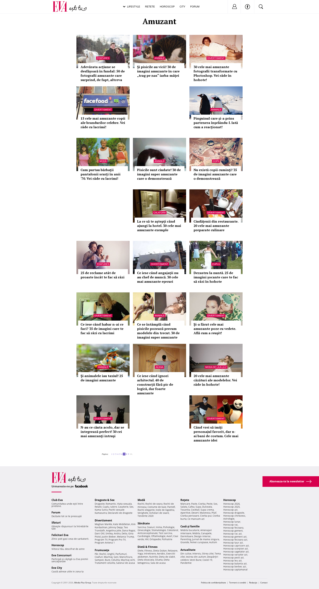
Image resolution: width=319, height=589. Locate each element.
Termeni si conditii (237, 582)
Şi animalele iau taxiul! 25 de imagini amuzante (102, 378)
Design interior (202, 536)
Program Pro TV (117, 539)
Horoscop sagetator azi (236, 551)
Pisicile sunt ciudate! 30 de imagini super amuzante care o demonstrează (159, 174)
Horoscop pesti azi (233, 557)
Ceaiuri (151, 527)
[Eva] (62, 4)
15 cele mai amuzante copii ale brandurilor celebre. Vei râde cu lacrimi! (103, 122)
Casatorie (123, 506)
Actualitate (187, 550)
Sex (131, 506)
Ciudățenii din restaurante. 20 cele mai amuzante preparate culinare (216, 225)
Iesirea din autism (196, 556)
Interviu (196, 553)
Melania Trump (125, 536)
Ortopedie (155, 539)
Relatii (98, 506)
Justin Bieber (109, 536)
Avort (169, 536)
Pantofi (171, 506)
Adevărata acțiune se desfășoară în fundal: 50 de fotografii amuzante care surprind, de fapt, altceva (103, 73)
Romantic (111, 503)
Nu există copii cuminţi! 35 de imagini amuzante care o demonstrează (215, 174)
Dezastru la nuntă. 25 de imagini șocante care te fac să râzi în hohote (216, 277)
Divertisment (216, 58)
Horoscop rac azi (232, 533)
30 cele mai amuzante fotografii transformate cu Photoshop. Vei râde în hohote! (215, 73)
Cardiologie (144, 536)
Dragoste (100, 503)
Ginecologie (144, 530)
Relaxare (172, 550)
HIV (147, 539)
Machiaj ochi (128, 559)
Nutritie (153, 556)
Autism (213, 542)
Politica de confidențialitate (213, 582)
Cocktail (195, 509)
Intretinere (150, 553)
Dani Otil (100, 533)
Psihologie (168, 527)
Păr (96, 553)
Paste (194, 503)
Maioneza (205, 512)
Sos (215, 503)
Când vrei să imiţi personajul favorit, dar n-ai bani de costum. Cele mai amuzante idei (216, 433)
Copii (216, 161)
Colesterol (172, 530)
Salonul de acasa (125, 562)
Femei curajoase (199, 542)
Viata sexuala (124, 503)
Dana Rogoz (128, 530)
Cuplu (216, 264)
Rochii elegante (146, 509)
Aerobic (161, 553)
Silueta (159, 559)
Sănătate (144, 523)
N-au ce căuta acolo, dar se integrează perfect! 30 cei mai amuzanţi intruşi (102, 431)
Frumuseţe (102, 550)
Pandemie (186, 562)
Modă (103, 161)
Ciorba (202, 503)
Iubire (113, 506)
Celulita (115, 559)
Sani (116, 556)
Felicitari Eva (60, 535)
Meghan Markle (103, 524)
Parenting (185, 539)
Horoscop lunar (231, 521)
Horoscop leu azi (232, 560)
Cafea (191, 506)
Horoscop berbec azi (234, 566)
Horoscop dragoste (233, 512)
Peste (210, 503)
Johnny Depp (115, 527)
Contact (263, 582)
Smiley (109, 533)
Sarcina (142, 527)
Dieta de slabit (167, 556)
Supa (198, 506)
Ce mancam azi (196, 518)
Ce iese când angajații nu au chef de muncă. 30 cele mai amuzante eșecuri (157, 277)
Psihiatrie (167, 539)
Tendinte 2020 (146, 515)
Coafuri (99, 556)
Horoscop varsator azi (235, 554)
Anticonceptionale (148, 533)
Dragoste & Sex (104, 500)
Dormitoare (186, 536)
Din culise (185, 553)
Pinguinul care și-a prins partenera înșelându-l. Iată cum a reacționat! (216, 122)
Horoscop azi (230, 509)
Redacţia (253, 582)
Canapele (206, 533)
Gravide (184, 542)
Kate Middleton (121, 524)
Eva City (57, 568)
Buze (107, 559)
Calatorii (160, 212)
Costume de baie (157, 506)
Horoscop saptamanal (235, 569)
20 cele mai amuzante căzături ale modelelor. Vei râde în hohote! (215, 380)
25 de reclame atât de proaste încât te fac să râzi (102, 275)
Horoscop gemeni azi (235, 536)
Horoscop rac (230, 524)
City (182, 6)
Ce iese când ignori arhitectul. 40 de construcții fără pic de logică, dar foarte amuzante (155, 384)
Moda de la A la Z (216, 367)
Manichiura (125, 556)
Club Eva (57, 500)
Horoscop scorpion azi (235, 548)
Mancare (185, 503)
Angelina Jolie (113, 530)
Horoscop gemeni (233, 530)
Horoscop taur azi (233, 542)
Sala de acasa (158, 562)
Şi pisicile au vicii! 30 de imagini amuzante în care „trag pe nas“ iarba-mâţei (158, 71)
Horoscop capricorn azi (236, 545)
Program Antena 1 (105, 542)
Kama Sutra (101, 509)
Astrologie (228, 518)
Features (103, 58)
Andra (117, 533)
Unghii (110, 553)
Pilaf (214, 512)
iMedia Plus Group (82, 582)
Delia (124, 533)
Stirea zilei (208, 553)
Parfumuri (121, 553)
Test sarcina (165, 533)
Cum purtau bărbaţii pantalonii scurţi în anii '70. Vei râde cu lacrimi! (100, 174)
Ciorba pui (206, 515)
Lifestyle (133, 6)
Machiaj (108, 556)
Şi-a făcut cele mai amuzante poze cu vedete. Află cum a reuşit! (215, 328)
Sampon (99, 559)
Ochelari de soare (159, 512)
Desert (195, 512)
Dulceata (207, 506)
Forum (195, 6)
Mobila (196, 533)
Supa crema (207, 509)
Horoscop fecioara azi (235, 539)
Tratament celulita (105, 562)
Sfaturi (56, 522)
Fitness (148, 550)
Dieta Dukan (160, 550)
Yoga (140, 553)
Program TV (101, 539)
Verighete (143, 512)
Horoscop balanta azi (235, 563)
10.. (131, 454)
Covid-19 (207, 559)
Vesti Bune (196, 559)
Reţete (184, 500)
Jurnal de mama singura (205, 539)
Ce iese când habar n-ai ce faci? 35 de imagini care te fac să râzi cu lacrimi (102, 328)
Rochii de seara (153, 503)
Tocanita (185, 509)
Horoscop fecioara (233, 527)
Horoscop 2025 (231, 506)
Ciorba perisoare (189, 515)
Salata (183, 506)
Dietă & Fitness (148, 547)
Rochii (102, 553)
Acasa (159, 367)
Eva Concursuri (61, 555)
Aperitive (185, 512)
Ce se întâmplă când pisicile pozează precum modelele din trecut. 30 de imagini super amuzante (158, 331)
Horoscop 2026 (231, 503)
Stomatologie (159, 530)
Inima (159, 527)
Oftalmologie (158, 536)
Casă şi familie (190, 526)
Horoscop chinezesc (234, 515)
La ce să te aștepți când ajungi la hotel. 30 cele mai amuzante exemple (159, 225)
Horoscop (167, 6)
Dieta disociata (146, 559)
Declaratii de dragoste (120, 512)
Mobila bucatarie (189, 530)
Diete (140, 550)
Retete (150, 6)
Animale (160, 58)
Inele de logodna (165, 509)
